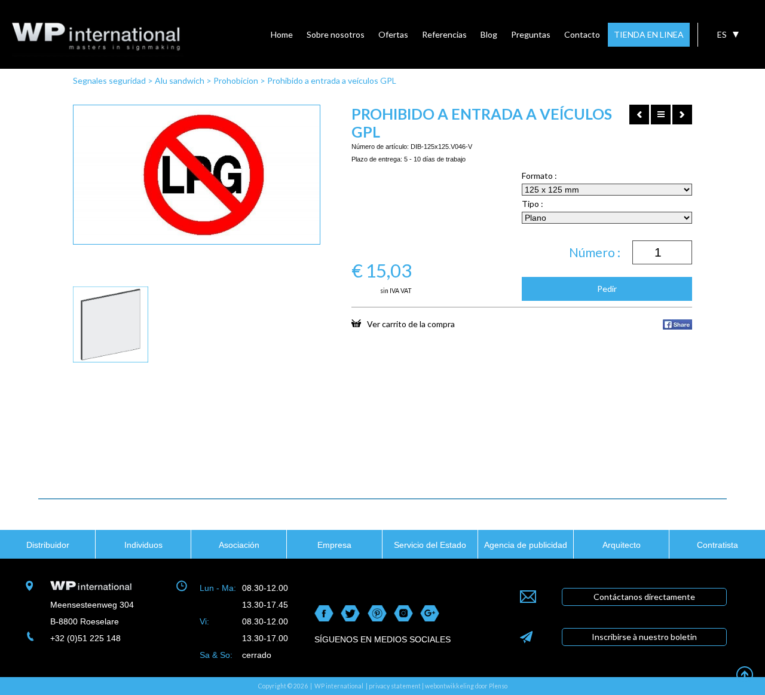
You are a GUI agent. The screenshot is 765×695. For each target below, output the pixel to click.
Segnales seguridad (109, 80)
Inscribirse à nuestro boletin (644, 637)
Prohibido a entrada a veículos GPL (331, 80)
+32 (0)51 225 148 (85, 638)
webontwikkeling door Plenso (466, 686)
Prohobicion (235, 80)
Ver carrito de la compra (411, 323)
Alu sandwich (179, 80)
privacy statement (395, 686)
